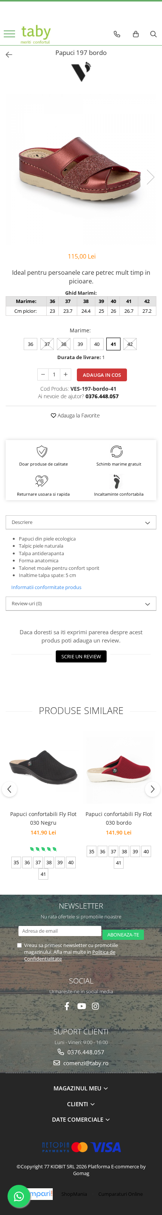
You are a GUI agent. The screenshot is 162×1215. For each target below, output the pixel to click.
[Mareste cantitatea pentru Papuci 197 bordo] (65, 374)
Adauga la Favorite (78, 415)
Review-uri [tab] (27, 603)
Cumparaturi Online (120, 1194)
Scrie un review (81, 656)
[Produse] (10, 36)
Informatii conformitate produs (46, 587)
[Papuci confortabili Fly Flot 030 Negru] (43, 767)
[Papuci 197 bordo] (81, 169)
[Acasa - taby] (36, 34)
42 (130, 344)
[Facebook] (66, 1006)
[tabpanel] (81, 169)
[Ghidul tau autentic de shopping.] (36, 1194)
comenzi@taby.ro (85, 1063)
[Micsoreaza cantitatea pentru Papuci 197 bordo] (43, 374)
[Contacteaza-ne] (117, 34)
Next (150, 177)
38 (63, 344)
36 (30, 344)
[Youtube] (81, 1006)
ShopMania (74, 1194)
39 (80, 344)
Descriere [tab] (22, 522)
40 (96, 344)
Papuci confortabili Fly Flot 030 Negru (43, 818)
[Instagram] (95, 1006)
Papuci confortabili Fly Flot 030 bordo (119, 818)
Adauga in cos (102, 375)
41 (113, 344)
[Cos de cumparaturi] (136, 34)
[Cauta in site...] (153, 34)
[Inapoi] (5, 55)
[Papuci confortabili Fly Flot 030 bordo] (119, 767)
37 (47, 344)
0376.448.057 (85, 1052)
